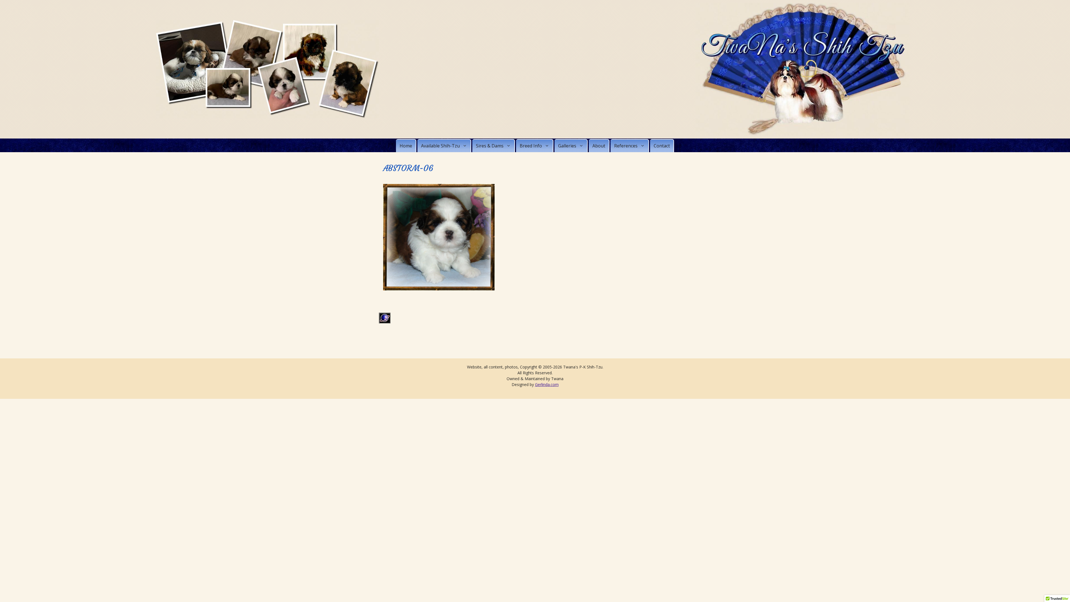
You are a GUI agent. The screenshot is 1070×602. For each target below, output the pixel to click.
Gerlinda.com (547, 384)
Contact (662, 146)
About (598, 146)
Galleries (567, 146)
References (626, 146)
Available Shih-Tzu (440, 146)
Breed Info (531, 146)
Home (406, 146)
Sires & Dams (490, 146)
